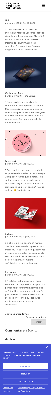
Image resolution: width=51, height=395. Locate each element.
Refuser (25, 373)
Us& (7, 20)
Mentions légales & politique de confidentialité (31, 389)
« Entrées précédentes (17, 314)
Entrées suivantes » (36, 317)
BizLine (9, 234)
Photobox (10, 272)
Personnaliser (25, 381)
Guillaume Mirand (15, 93)
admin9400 (15, 23)
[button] (46, 347)
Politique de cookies (8, 389)
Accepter (25, 366)
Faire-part (10, 161)
